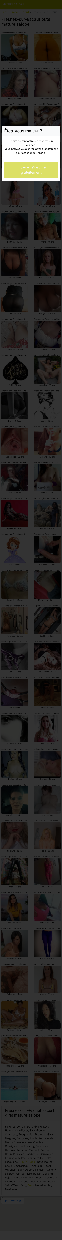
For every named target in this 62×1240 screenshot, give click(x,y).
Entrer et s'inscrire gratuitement (31, 170)
